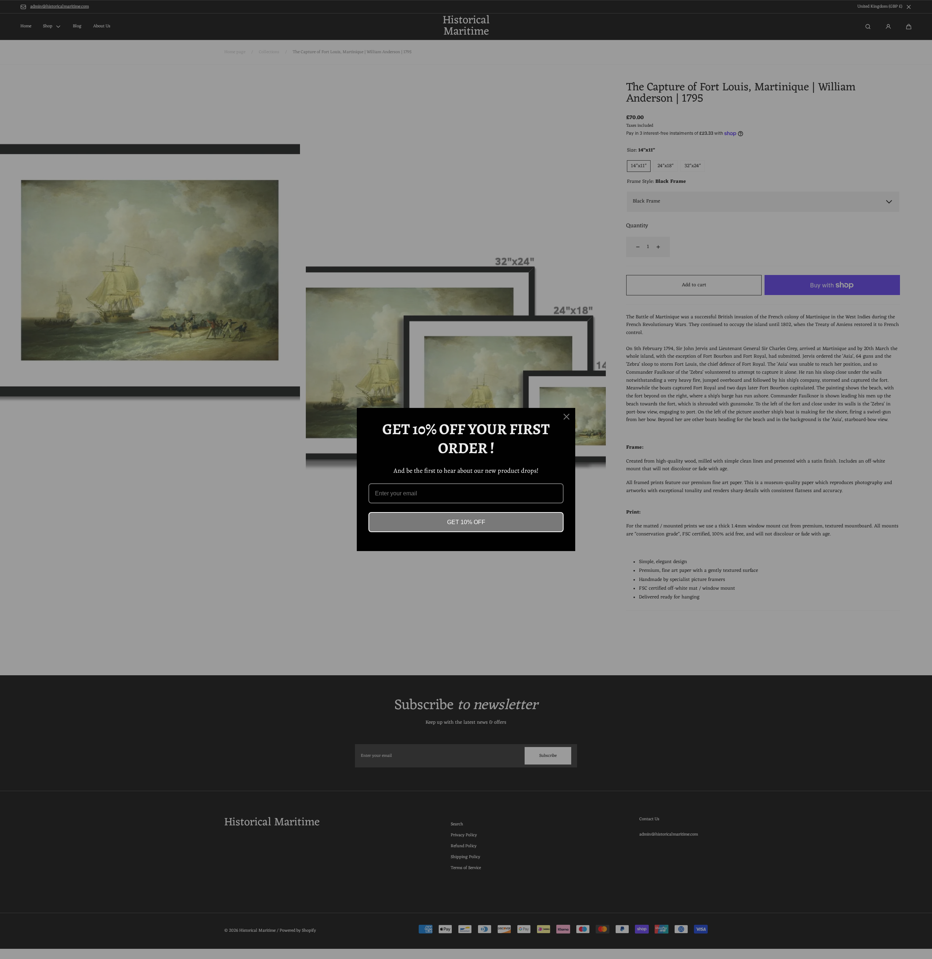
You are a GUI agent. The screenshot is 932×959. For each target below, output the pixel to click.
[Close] (566, 416)
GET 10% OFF (466, 522)
